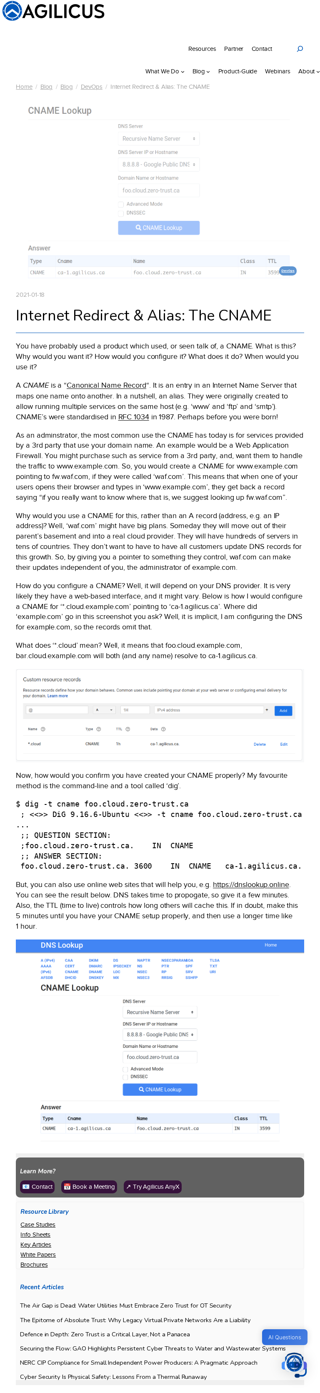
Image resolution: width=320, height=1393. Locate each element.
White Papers (38, 1254)
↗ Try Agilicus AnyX (153, 1186)
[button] (294, 1366)
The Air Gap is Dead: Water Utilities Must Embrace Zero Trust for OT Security (125, 1306)
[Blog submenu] (208, 71)
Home (24, 86)
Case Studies (37, 1224)
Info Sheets (35, 1234)
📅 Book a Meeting (89, 1186)
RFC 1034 (133, 417)
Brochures (34, 1264)
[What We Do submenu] (183, 71)
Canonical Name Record (106, 385)
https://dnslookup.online (251, 884)
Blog (46, 86)
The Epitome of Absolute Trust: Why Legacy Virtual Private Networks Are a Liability (135, 1320)
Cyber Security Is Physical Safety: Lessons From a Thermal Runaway (113, 1377)
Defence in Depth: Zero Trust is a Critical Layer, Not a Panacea (105, 1334)
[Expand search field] (300, 48)
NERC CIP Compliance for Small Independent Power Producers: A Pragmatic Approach (138, 1363)
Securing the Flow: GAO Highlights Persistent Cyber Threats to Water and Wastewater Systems (153, 1348)
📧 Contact (37, 1186)
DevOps (91, 86)
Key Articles (35, 1244)
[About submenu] (318, 71)
